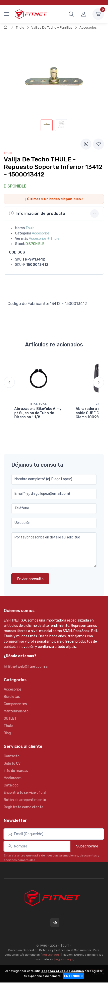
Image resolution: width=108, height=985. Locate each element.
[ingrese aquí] (51, 954)
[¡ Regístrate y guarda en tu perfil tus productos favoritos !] (98, 144)
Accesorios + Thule (44, 238)
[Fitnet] (30, 14)
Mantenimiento (16, 711)
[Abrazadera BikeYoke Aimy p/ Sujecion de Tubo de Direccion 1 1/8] (38, 378)
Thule (20, 27)
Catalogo (11, 785)
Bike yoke (38, 403)
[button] (71, 14)
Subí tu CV (12, 763)
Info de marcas (16, 771)
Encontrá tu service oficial (25, 792)
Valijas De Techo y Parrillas (51, 27)
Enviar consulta (30, 579)
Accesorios (88, 27)
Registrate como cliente (23, 807)
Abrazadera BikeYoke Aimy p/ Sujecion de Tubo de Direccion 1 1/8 (37, 413)
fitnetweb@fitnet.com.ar (28, 666)
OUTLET (10, 718)
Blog (7, 733)
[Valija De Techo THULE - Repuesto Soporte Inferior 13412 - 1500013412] (47, 125)
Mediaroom (13, 778)
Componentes (15, 704)
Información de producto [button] (40, 213)
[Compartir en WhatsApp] (85, 144)
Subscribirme (87, 846)
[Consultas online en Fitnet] (54, 922)
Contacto (12, 756)
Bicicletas (12, 697)
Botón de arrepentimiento (25, 800)
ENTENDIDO (73, 976)
